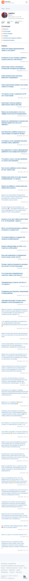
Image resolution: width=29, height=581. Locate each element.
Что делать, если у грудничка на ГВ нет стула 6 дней (13, 94)
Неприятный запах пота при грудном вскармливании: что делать (14, 178)
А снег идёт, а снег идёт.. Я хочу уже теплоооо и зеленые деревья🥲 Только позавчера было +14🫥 (14, 433)
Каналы (20, 567)
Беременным (12, 569)
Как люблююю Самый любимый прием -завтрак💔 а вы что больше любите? (14, 526)
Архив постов (4, 569)
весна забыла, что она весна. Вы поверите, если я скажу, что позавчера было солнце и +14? (14, 423)
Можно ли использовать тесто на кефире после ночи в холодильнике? (14, 112)
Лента (2, 8)
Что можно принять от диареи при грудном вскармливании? (13, 238)
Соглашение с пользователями (8, 563)
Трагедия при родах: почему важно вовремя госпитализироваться (13, 301)
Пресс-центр (19, 572)
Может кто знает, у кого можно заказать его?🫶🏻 (14, 534)
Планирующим (4, 572)
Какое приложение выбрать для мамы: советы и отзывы (14, 85)
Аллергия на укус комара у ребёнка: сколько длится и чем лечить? (14, 58)
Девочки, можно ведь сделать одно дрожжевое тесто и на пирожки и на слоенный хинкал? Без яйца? (14, 335)
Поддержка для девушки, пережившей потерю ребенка (14, 292)
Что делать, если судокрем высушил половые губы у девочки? (14, 141)
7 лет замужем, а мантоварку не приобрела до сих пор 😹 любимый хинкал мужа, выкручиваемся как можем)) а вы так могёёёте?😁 (14, 324)
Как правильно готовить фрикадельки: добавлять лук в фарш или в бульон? (14, 150)
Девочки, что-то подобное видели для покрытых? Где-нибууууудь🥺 (12, 402)
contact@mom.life (10, 578)
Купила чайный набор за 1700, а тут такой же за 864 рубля (13, 247)
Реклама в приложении (12, 567)
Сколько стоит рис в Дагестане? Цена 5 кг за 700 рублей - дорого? (14, 220)
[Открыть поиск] (27, 2)
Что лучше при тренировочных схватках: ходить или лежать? (12, 274)
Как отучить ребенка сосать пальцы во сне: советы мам (14, 169)
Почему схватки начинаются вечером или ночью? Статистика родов (14, 265)
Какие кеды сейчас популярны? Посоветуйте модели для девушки (13, 67)
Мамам (18, 569)
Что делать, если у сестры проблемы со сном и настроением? (14, 159)
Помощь (3, 567)
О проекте (11, 572)
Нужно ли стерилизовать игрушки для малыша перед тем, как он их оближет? (14, 122)
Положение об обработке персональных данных (13, 565)
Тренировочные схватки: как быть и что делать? (13, 283)
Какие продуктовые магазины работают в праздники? (11, 76)
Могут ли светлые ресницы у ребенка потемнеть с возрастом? (14, 229)
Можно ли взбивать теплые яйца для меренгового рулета (14, 187)
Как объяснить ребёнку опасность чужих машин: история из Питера (13, 132)
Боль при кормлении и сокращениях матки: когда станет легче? (13, 256)
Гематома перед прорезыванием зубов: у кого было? (12, 49)
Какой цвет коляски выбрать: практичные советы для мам (11, 103)
